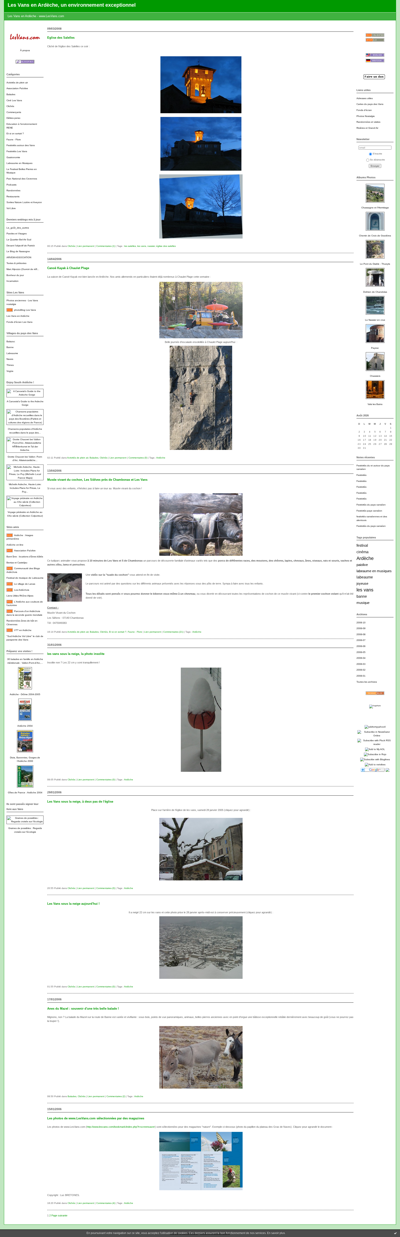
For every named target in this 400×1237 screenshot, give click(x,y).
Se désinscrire (377, 159)
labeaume (364, 577)
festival (362, 545)
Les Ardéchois (21, 590)
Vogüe (9, 371)
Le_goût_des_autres (17, 227)
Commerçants (13, 112)
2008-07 (361, 640)
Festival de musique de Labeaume (25, 578)
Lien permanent (85, 246)
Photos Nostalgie (365, 116)
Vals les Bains (375, 404)
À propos (25, 50)
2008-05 (361, 652)
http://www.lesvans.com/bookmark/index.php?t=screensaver (121, 1126)
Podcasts (11, 184)
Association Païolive (17, 88)
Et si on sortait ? (15, 133)
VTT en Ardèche (22, 630)
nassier (151, 246)
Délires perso (13, 118)
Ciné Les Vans (14, 100)
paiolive (362, 565)
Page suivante (59, 1215)
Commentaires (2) (115, 1096)
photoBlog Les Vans (25, 310)
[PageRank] (375, 705)
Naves (9, 359)
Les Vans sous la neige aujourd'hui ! (73, 903)
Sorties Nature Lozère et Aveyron (24, 202)
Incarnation (12, 281)
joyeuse (362, 583)
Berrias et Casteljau (16, 562)
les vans (364, 589)
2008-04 (361, 658)
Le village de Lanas (24, 584)
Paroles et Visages (16, 233)
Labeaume (12, 353)
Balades (10, 94)
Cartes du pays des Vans (369, 104)
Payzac (375, 348)
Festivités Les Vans (16, 151)
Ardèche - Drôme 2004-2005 (25, 694)
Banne (10, 347)
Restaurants (12, 196)
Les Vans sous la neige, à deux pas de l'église (80, 801)
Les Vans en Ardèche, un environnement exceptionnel (72, 5)
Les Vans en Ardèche (17, 316)
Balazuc (10, 341)
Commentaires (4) (105, 1203)
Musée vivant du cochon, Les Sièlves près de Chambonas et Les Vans (97, 479)
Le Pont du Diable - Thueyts (375, 264)
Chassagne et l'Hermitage (375, 207)
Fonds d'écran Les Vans (19, 322)
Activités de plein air (17, 82)
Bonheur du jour (15, 275)
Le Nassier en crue (375, 320)
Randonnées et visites (368, 122)
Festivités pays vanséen (369, 510)
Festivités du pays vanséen (371, 504)
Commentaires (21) (173, 632)
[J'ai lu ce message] (395, 1233)
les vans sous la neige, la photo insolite (75, 654)
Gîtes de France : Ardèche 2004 (25, 792)
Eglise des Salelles (61, 37)
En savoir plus (276, 1233)
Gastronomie (13, 157)
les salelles (130, 246)
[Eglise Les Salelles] (200, 114)
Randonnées (13, 190)
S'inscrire (377, 153)
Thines (10, 365)
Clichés (10, 106)
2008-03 (361, 664)
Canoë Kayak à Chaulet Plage (68, 268)
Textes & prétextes (16, 263)
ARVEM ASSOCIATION (18, 257)
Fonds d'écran (364, 110)
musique (362, 603)
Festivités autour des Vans (20, 145)
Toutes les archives (366, 682)
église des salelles (166, 246)
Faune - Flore (13, 139)
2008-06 (361, 646)
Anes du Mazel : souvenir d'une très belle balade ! (83, 1008)
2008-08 (361, 634)
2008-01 (361, 676)
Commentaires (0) (137, 457)
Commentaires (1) (105, 246)
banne (361, 596)
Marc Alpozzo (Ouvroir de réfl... (22, 269)
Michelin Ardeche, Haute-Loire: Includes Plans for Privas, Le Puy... (25, 488)
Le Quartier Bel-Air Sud (18, 239)
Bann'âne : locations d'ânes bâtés (24, 556)
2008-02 (361, 670)
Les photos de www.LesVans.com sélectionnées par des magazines (95, 1118)
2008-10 (361, 622)
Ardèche (365, 558)
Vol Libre (11, 208)
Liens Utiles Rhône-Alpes (19, 595)
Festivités (361, 475)
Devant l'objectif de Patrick (20, 245)
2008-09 (361, 628)
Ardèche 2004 (25, 726)
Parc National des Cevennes (21, 178)
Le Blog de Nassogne (18, 251)
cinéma (362, 552)
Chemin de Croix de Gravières (375, 235)
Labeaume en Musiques (19, 163)
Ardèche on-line (14, 544)
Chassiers (375, 376)
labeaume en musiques (374, 571)
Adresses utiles (364, 98)
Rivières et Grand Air (367, 128)
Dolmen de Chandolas (375, 292)
